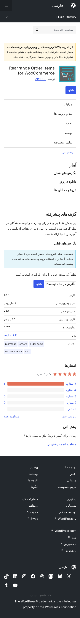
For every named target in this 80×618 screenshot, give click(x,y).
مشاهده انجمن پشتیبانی (61, 444)
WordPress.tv (65, 518)
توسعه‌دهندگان (67, 512)
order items (36, 344)
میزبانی (71, 480)
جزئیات (67, 104)
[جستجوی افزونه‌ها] (37, 30)
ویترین (34, 467)
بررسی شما (69, 416)
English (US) (11, 335)
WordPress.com (63, 531)
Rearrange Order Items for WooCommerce (32, 70)
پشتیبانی (67, 152)
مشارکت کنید (29, 499)
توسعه (68, 133)
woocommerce (13, 351)
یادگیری (71, 499)
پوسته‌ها (33, 474)
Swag (32, 518)
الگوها (34, 487)
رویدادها (33, 505)
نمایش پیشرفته (63, 142)
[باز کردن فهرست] (6, 5)
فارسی (63, 567)
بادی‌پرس (68, 550)
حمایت (32, 512)
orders (23, 344)
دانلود (71, 90)
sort (27, 351)
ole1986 (40, 79)
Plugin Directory (66, 16)
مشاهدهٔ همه (11, 416)
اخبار (73, 474)
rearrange (10, 344)
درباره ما (70, 467)
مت (72, 537)
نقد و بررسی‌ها (63, 113)
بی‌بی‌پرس (68, 544)
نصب (69, 123)
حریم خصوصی (67, 487)
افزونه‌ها (33, 480)
